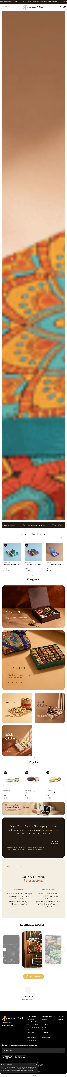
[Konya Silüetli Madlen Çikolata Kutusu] (54, 905)
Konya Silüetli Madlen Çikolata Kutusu (53, 918)
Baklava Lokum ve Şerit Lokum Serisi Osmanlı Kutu (33, 918)
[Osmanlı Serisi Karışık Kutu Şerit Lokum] (12, 905)
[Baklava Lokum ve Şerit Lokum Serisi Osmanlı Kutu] (33, 905)
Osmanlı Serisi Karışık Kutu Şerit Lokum (11, 918)
